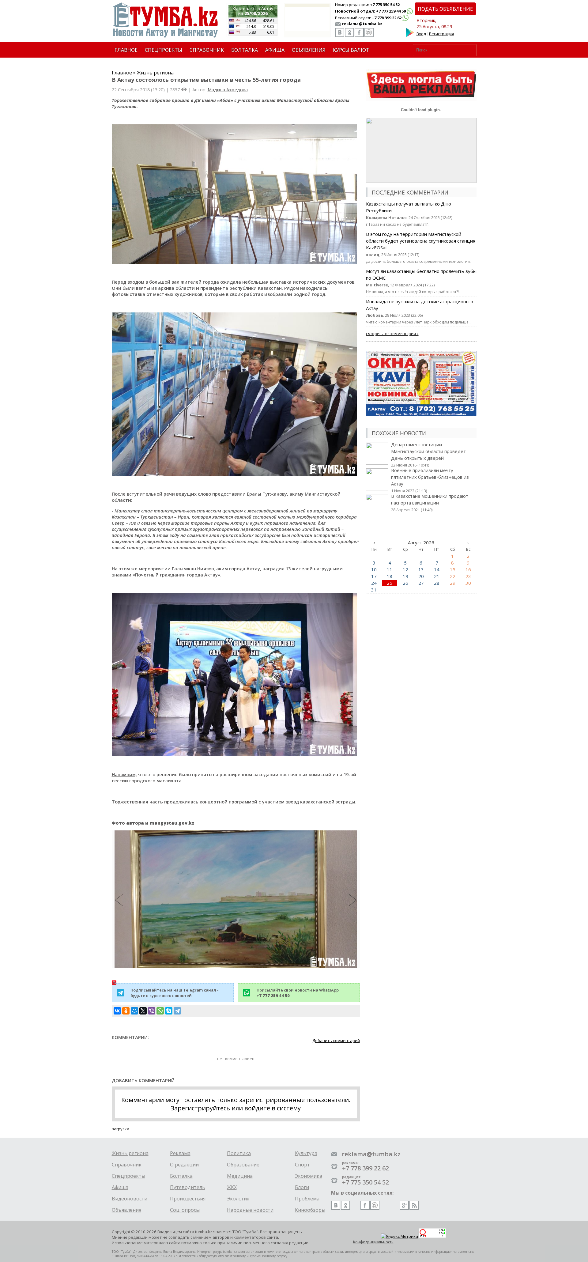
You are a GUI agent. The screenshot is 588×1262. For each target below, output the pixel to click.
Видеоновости (129, 1198)
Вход (421, 33)
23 (468, 576)
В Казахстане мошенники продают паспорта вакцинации (429, 502)
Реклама (180, 1153)
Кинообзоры (310, 1210)
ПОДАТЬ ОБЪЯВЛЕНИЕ (445, 9)
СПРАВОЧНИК (207, 50)
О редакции (184, 1164)
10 (374, 569)
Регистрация (441, 33)
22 (452, 576)
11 (389, 569)
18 (389, 576)
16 (468, 569)
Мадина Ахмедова (228, 89)
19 (405, 576)
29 (452, 583)
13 (421, 569)
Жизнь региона (155, 72)
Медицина (240, 1176)
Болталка (181, 1176)
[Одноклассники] (126, 1011)
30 (468, 583)
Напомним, (124, 774)
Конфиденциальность (373, 1242)
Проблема (307, 1198)
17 (374, 576)
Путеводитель (187, 1187)
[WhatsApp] (160, 1011)
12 (405, 569)
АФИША (275, 50)
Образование (243, 1164)
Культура (306, 1153)
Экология (238, 1198)
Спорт (302, 1164)
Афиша (120, 1187)
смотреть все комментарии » (392, 333)
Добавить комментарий (336, 1040)
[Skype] (168, 1011)
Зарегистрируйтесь (200, 1108)
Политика (239, 1153)
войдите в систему (272, 1108)
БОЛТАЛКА (244, 50)
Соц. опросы (185, 1210)
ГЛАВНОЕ (126, 50)
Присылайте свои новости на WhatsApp (298, 992)
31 (374, 590)
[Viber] (151, 1011)
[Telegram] (177, 1011)
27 (421, 583)
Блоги (302, 1187)
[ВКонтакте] (117, 1011)
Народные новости (250, 1210)
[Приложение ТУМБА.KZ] (410, 35)
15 (452, 569)
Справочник (126, 1164)
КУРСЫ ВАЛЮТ (351, 50)
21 (436, 576)
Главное (122, 72)
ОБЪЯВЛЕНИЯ (309, 50)
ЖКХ (232, 1187)
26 (405, 583)
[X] (143, 1011)
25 (389, 583)
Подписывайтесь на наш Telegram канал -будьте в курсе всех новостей (174, 992)
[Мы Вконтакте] (339, 32)
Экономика (308, 1176)
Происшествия (187, 1198)
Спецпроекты (128, 1176)
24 (374, 583)
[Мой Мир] (134, 1011)
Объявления (126, 1210)
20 (421, 576)
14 (436, 569)
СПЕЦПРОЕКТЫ (163, 50)
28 (436, 583)
